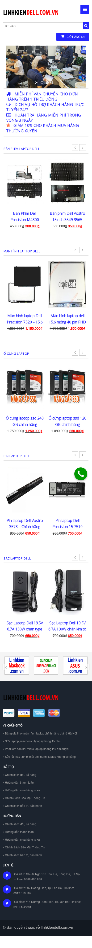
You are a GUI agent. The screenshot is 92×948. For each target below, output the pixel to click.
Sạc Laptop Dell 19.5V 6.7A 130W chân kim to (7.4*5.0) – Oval (67, 629)
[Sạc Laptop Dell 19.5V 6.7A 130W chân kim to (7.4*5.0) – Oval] (67, 591)
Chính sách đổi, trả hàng (20, 775)
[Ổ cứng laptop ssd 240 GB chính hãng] (25, 386)
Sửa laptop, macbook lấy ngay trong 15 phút (33, 741)
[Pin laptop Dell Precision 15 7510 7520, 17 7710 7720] (67, 489)
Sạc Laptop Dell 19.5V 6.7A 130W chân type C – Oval (25, 629)
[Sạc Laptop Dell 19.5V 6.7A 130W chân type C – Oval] (25, 591)
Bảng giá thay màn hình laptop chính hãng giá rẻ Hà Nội (41, 733)
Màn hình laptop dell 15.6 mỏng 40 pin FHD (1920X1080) (67, 322)
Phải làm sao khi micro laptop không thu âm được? (37, 749)
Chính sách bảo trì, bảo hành (23, 806)
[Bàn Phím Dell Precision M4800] (25, 181)
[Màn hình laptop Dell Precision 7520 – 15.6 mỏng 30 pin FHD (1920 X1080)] (25, 284)
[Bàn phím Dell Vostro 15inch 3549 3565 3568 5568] (67, 181)
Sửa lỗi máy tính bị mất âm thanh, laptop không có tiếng (40, 756)
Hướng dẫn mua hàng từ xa (22, 790)
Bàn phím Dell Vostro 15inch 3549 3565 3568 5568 (67, 219)
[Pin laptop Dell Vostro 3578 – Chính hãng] (25, 489)
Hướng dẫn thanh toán (19, 782)
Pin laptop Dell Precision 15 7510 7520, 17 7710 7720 (67, 527)
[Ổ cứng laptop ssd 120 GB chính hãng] (67, 386)
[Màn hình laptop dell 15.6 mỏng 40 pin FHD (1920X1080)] (67, 284)
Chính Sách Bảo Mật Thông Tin (25, 798)
